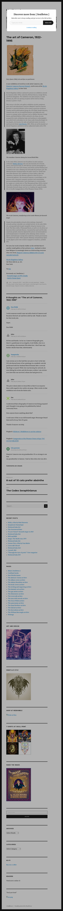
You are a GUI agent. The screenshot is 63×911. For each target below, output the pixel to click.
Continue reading (31, 27)
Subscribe (48, 22)
